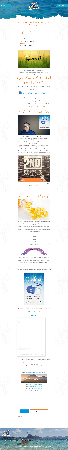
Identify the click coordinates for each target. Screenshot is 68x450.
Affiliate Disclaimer (47, 446)
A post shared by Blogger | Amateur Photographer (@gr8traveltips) (32, 354)
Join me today (23, 43)
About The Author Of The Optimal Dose (29, 39)
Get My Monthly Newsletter (26, 45)
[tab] (24, 411)
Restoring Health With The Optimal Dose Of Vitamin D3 (31, 38)
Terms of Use (36, 446)
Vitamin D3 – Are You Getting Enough (29, 41)
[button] (47, 32)
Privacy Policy (41, 446)
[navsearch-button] (62, 5)
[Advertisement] (34, 190)
